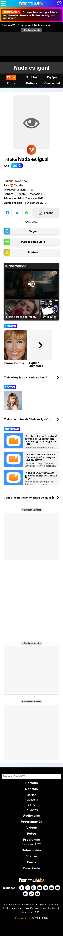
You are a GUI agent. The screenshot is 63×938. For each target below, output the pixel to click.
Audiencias (31, 815)
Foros (31, 862)
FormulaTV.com (23, 918)
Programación (31, 821)
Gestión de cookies (35, 908)
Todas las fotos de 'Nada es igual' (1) (27, 419)
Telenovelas (31, 850)
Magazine (36, 194)
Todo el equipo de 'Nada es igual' (25, 377)
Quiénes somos (11, 904)
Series (32, 795)
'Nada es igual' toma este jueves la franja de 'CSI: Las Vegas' (41, 475)
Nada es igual (42, 25)
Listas (31, 805)
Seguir (33, 231)
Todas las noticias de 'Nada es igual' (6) (29, 498)
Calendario (31, 800)
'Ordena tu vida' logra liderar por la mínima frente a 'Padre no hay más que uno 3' (30, 15)
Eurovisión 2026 (31, 844)
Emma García (14, 363)
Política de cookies (13, 908)
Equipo (10, 326)
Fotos (10, 387)
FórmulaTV (8, 25)
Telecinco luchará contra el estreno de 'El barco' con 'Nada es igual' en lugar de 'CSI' (41, 440)
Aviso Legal (28, 904)
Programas (24, 25)
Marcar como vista (33, 242)
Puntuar (33, 252)
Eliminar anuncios (32, 30)
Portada (31, 783)
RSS (37, 912)
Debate (21, 194)
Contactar (27, 912)
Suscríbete (31, 868)
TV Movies (31, 810)
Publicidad (53, 908)
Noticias (12, 429)
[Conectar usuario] (59, 3)
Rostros (32, 856)
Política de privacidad (47, 904)
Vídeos (31, 827)
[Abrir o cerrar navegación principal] (3, 3)
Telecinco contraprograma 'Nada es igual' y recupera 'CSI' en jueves (40, 457)
